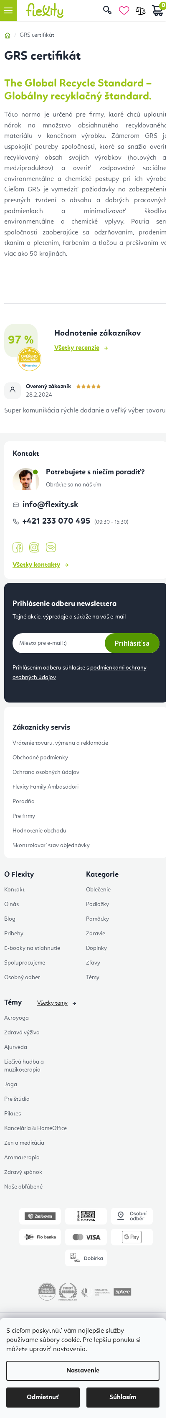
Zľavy (93, 963)
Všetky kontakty (36, 565)
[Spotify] (51, 547)
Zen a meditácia (24, 1143)
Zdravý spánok (23, 1172)
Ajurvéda (15, 1047)
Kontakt (14, 890)
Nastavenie (82, 1370)
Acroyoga (16, 1018)
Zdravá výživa (22, 1033)
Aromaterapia (22, 1158)
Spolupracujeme (24, 963)
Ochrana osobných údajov (46, 772)
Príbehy (13, 934)
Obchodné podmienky (40, 758)
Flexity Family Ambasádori (45, 787)
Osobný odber (22, 977)
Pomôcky (97, 919)
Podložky (97, 904)
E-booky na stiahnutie (32, 948)
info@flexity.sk (50, 505)
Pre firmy (24, 816)
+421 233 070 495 (57, 521)
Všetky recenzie (76, 348)
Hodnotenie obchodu (39, 831)
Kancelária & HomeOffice (35, 1128)
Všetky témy (52, 1003)
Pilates (12, 1114)
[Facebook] (18, 547)
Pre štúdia (17, 1099)
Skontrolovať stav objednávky (51, 845)
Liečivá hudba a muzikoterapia (24, 1066)
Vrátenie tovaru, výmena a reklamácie (60, 743)
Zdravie (95, 934)
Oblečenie (98, 890)
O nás (11, 904)
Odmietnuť (43, 1397)
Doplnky (96, 948)
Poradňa (24, 801)
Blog (9, 919)
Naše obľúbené (23, 1187)
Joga (10, 1084)
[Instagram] (34, 547)
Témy (92, 977)
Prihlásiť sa (132, 643)
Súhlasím (122, 1397)
